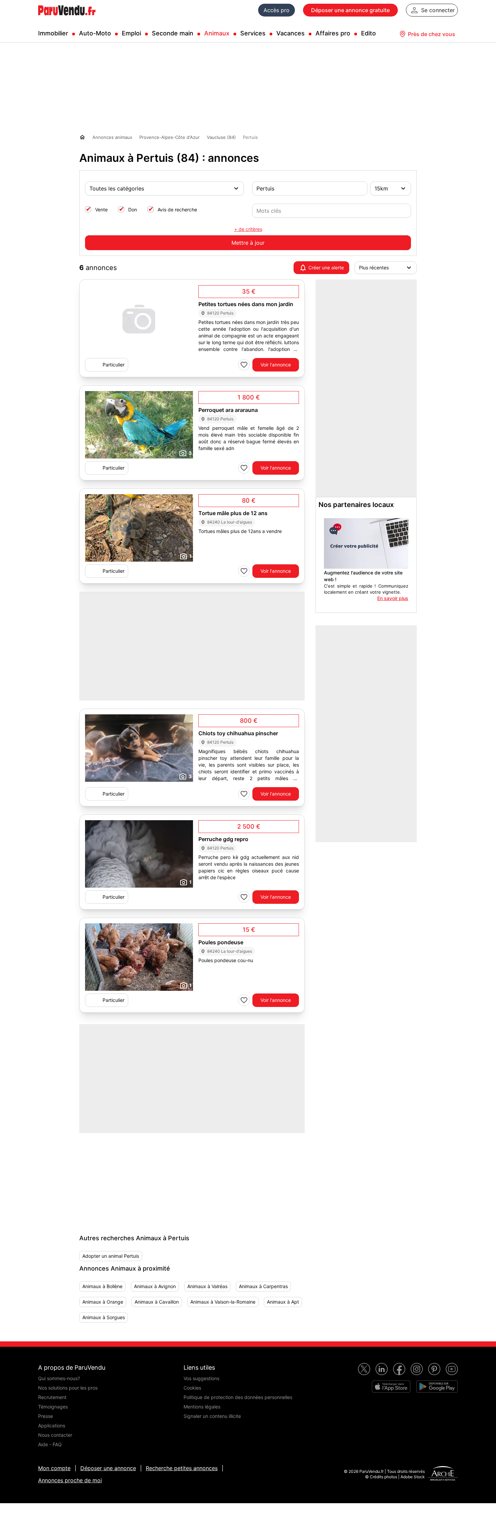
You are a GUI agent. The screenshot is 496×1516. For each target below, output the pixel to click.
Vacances (290, 33)
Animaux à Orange (102, 1302)
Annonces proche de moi (70, 1480)
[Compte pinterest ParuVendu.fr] (434, 1369)
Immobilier (53, 33)
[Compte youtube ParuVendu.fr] (452, 1369)
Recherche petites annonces (182, 1468)
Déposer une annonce (108, 1468)
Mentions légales (202, 1406)
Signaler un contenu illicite (212, 1416)
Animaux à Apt (283, 1302)
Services (253, 33)
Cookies (192, 1388)
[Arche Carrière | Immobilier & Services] (443, 1474)
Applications (51, 1425)
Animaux (216, 33)
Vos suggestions (201, 1378)
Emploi (131, 33)
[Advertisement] (130, 1175)
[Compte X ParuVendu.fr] (364, 1369)
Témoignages (53, 1406)
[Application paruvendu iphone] (391, 1386)
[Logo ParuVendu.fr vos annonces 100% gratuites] (66, 18)
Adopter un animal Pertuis (110, 1256)
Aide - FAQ (50, 1444)
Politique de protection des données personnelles (238, 1397)
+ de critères (248, 229)
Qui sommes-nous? (59, 1378)
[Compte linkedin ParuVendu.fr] (382, 1369)
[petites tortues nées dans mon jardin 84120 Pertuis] (139, 320)
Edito (368, 33)
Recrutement (52, 1397)
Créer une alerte (326, 267)
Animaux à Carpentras (263, 1286)
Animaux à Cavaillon (157, 1302)
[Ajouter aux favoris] (244, 364)
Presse (45, 1416)
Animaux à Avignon (155, 1286)
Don (132, 209)
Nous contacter (55, 1435)
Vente (101, 209)
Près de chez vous (431, 34)
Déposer (350, 10)
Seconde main (172, 33)
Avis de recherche (177, 209)
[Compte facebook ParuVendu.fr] (399, 1369)
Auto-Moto (95, 33)
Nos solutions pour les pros (68, 1388)
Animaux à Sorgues (103, 1317)
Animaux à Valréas (207, 1286)
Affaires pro (332, 33)
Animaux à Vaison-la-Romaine (222, 1302)
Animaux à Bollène (102, 1286)
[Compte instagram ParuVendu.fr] (417, 1369)
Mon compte (54, 1468)
